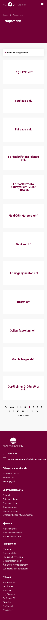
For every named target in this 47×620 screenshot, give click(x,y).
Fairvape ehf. (23, 129)
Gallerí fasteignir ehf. (23, 330)
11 (23, 411)
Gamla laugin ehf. (23, 359)
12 (27, 411)
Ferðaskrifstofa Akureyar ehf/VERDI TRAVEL (24, 186)
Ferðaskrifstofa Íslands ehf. (23, 158)
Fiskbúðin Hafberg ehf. (23, 215)
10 (18, 411)
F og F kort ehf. (23, 72)
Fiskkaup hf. (23, 244)
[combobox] (23, 52)
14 (37, 411)
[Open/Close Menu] (42, 4)
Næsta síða (23, 415)
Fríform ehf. (23, 301)
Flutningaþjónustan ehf (23, 273)
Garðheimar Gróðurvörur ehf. (23, 388)
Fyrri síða (9, 407)
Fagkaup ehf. (23, 100)
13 (32, 411)
